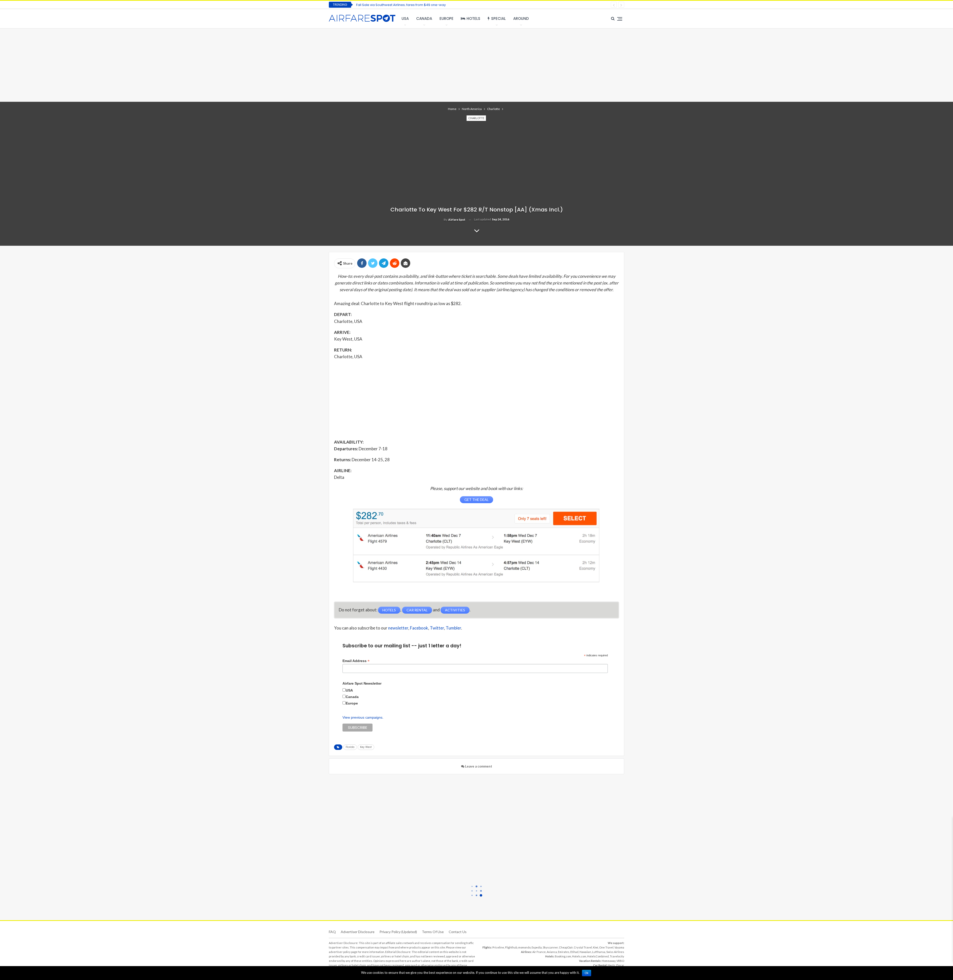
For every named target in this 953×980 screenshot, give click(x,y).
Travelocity (617, 956)
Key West (366, 747)
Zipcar (620, 965)
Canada (424, 18)
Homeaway (608, 960)
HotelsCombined (598, 956)
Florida (350, 747)
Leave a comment (478, 766)
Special (498, 18)
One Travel (606, 947)
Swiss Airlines (615, 951)
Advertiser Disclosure (357, 932)
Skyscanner (550, 947)
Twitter (437, 627)
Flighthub (511, 947)
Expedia (537, 947)
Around (521, 18)
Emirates (563, 951)
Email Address (356, 661)
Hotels (473, 18)
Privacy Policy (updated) (398, 932)
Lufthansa (598, 951)
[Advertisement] (476, 65)
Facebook (419, 627)
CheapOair (566, 947)
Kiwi (595, 947)
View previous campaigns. (362, 717)
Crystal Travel (583, 947)
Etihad (574, 951)
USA (405, 18)
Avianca (552, 951)
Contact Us (458, 932)
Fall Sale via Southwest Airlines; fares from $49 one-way (401, 4)
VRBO (620, 960)
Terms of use (433, 932)
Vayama (619, 947)
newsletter (398, 627)
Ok (586, 973)
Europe (446, 18)
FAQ (332, 932)
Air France (539, 951)
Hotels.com (579, 956)
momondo (524, 947)
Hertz (611, 965)
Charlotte (476, 118)
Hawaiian (585, 951)
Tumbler (453, 627)
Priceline (498, 947)
